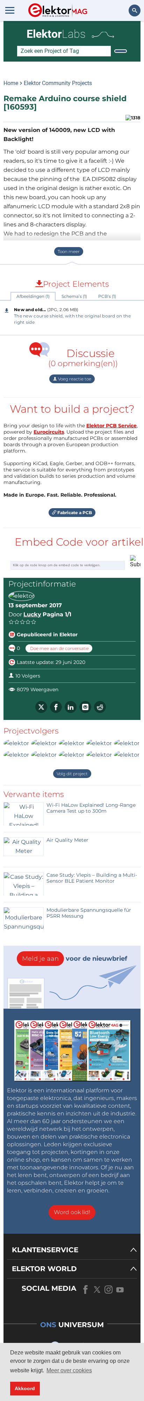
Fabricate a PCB (74, 512)
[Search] (120, 51)
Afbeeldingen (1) (33, 296)
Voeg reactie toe (74, 378)
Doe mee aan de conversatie (59, 648)
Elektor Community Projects (58, 83)
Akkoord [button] (25, 1388)
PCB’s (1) (107, 296)
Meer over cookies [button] (69, 1370)
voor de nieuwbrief (74, 958)
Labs (56, 34)
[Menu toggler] (10, 10)
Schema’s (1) (74, 296)
